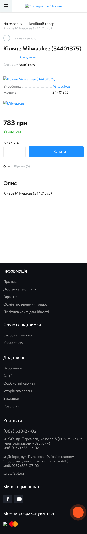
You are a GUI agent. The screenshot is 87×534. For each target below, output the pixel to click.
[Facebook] (7, 499)
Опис (7, 166)
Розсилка (11, 406)
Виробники (12, 368)
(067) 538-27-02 (20, 430)
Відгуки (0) (22, 166)
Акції (7, 375)
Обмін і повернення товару (25, 304)
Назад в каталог (25, 38)
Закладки (11, 398)
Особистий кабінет (19, 383)
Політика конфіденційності (26, 312)
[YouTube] (18, 499)
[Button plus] (22, 149)
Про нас (10, 281)
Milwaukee (61, 86)
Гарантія (10, 296)
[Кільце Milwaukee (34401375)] (43, 79)
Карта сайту (13, 342)
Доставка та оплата (19, 289)
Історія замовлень (18, 391)
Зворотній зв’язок (18, 335)
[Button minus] (22, 154)
